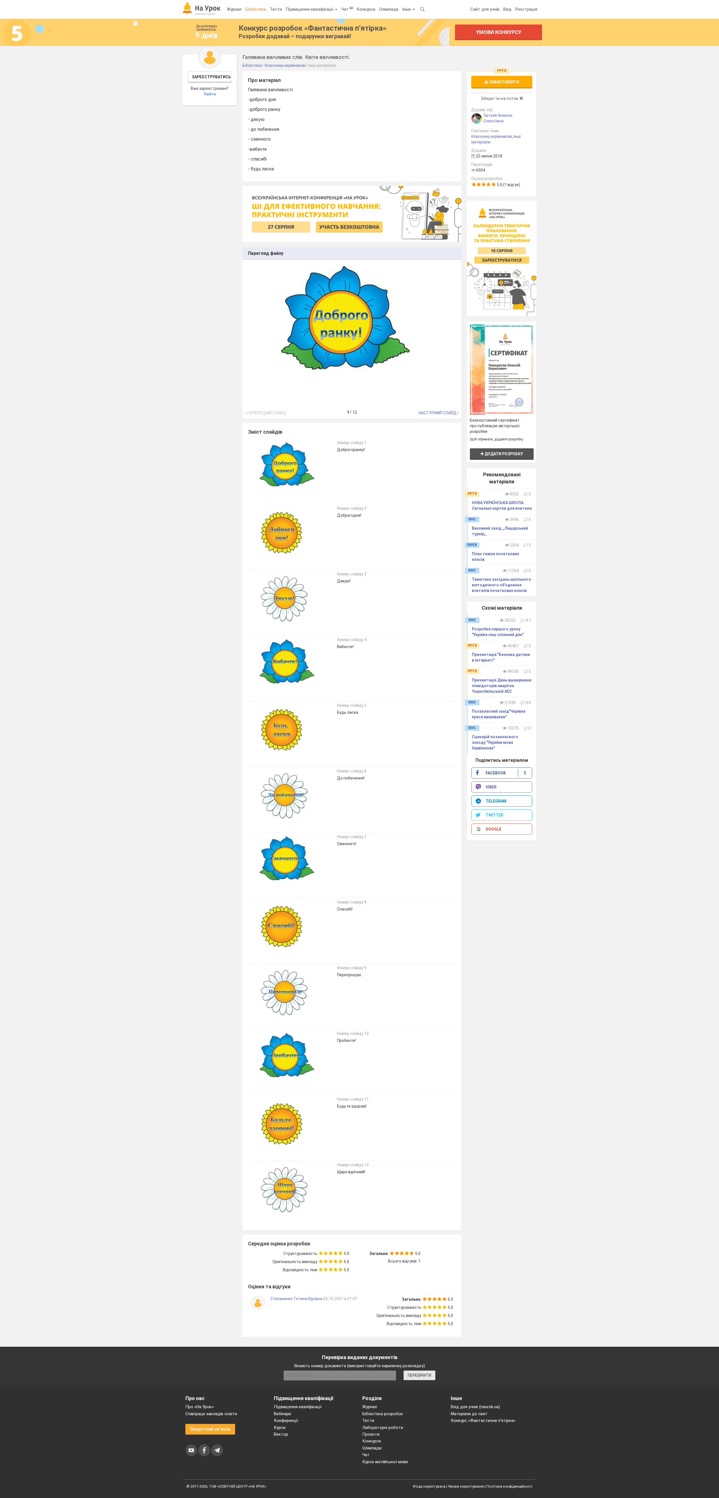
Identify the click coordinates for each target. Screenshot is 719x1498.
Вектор (281, 1434)
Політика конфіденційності (509, 1486)
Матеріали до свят (469, 1413)
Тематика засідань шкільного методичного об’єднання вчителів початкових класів (501, 585)
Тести (276, 9)
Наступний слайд (438, 413)
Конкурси (366, 9)
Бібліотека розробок (382, 1413)
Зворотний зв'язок (210, 1429)
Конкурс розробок (312, 28)
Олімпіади (371, 1448)
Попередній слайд (266, 413)
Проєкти (370, 1434)
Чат (347, 9)
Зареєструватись (211, 77)
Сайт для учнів (484, 9)
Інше (407, 9)
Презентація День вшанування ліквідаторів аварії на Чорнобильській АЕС (501, 686)
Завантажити (503, 82)
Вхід (507, 9)
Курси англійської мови (385, 1461)
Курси (279, 1427)
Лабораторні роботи (382, 1427)
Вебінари (282, 1413)
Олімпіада (388, 9)
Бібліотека (255, 9)
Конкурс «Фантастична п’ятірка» (483, 1420)
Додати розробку (503, 454)
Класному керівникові (491, 136)
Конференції (286, 1420)
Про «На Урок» (199, 1406)
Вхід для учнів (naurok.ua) (475, 1406)
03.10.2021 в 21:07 (340, 1298)
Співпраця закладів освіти (211, 1413)
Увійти (210, 94)
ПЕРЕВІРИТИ (419, 1375)
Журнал (234, 9)
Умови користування (466, 1486)
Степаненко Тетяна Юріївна (296, 1298)
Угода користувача (429, 1486)
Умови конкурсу (498, 32)
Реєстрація (526, 9)
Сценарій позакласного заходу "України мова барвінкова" (495, 742)
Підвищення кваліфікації (310, 9)
